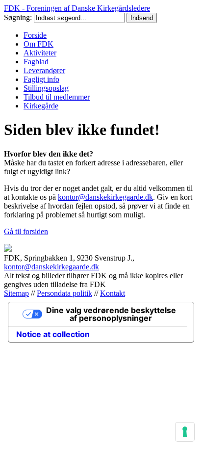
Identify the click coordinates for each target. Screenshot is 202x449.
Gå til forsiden (26, 231)
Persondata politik (64, 293)
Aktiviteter (40, 53)
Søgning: (19, 17)
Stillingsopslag (46, 88)
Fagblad (36, 61)
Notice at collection (53, 334)
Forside (35, 35)
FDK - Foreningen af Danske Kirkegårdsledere (77, 8)
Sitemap (16, 293)
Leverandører (44, 70)
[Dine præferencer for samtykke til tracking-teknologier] (185, 432)
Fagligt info (41, 79)
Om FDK (38, 44)
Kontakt (112, 293)
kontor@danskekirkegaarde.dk (105, 197)
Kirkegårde (41, 106)
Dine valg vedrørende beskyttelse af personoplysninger (111, 314)
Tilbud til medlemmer (57, 97)
